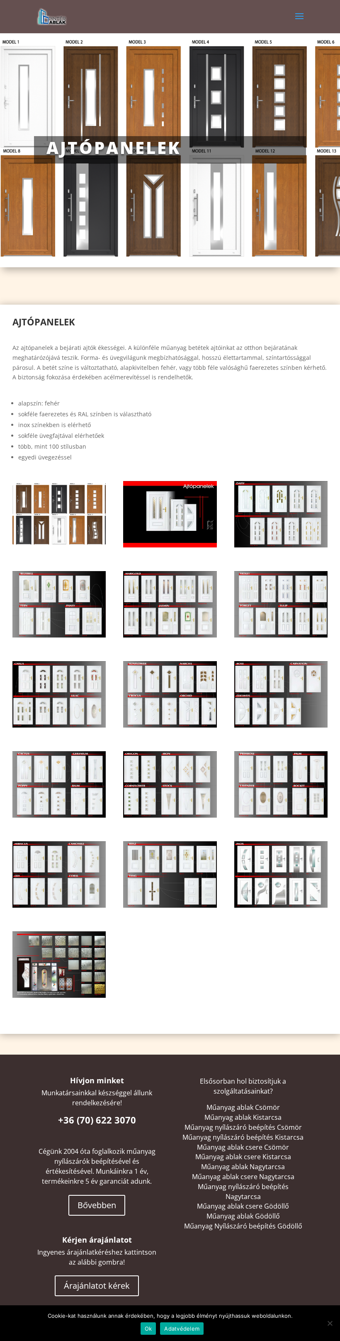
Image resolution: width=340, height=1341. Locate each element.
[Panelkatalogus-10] (169, 815)
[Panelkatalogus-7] (169, 725)
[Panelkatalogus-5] (281, 635)
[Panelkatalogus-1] (169, 545)
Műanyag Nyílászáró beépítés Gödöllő (243, 1226)
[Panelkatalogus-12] (59, 905)
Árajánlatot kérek (97, 1285)
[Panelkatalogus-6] (59, 725)
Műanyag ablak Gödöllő (243, 1216)
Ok (148, 1328)
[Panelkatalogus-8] (281, 725)
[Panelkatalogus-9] (59, 815)
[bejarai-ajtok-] (59, 545)
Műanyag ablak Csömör (243, 1107)
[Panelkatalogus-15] (59, 995)
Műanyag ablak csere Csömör (243, 1147)
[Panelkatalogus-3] (59, 635)
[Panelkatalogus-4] (169, 635)
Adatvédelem (181, 1328)
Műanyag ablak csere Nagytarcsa (243, 1176)
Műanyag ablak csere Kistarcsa (243, 1156)
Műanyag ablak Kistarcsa (243, 1117)
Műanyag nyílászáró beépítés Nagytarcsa (243, 1191)
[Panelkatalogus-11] (281, 815)
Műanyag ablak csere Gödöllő (243, 1206)
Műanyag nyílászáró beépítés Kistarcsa (243, 1137)
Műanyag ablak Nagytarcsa (243, 1166)
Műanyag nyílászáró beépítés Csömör (243, 1127)
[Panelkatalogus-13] (169, 905)
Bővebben (97, 1205)
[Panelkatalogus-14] (281, 905)
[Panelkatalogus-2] (281, 545)
